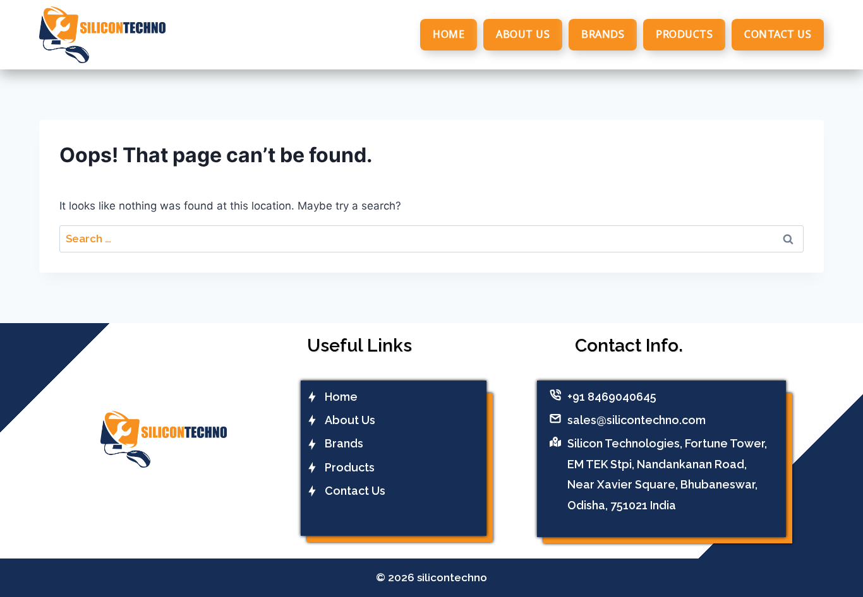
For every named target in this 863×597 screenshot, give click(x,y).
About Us (523, 34)
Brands (602, 34)
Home (448, 34)
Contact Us (777, 34)
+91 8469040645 (611, 396)
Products (684, 34)
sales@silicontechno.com (636, 420)
